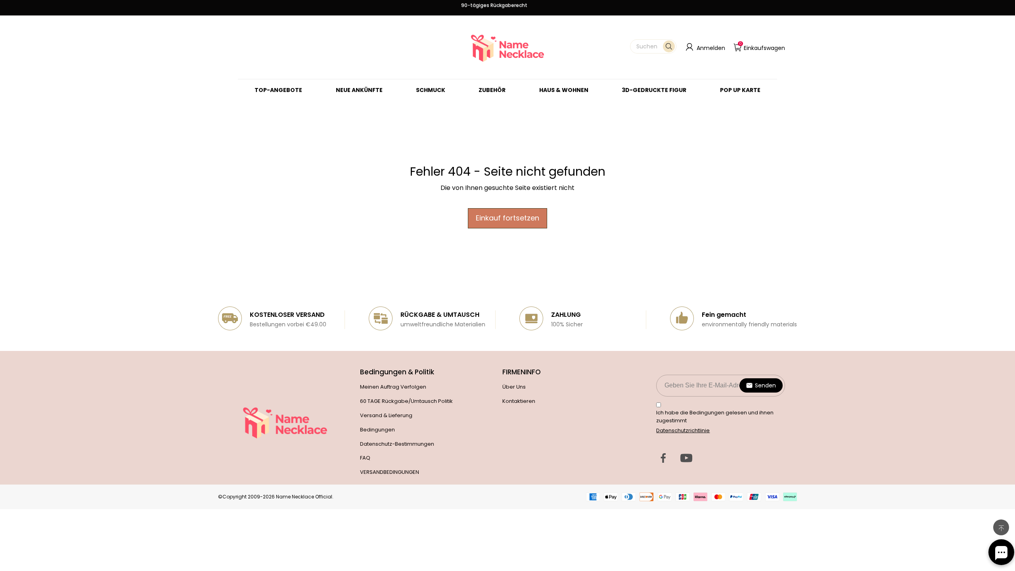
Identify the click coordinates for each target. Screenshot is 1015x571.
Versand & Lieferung (386, 415)
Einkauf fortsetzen (507, 218)
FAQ (365, 458)
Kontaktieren (518, 401)
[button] (653, 46)
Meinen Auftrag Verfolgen (393, 387)
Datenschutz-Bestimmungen (397, 444)
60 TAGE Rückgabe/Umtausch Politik (406, 401)
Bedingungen (377, 429)
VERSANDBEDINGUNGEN (389, 472)
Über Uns (514, 387)
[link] (430, 90)
